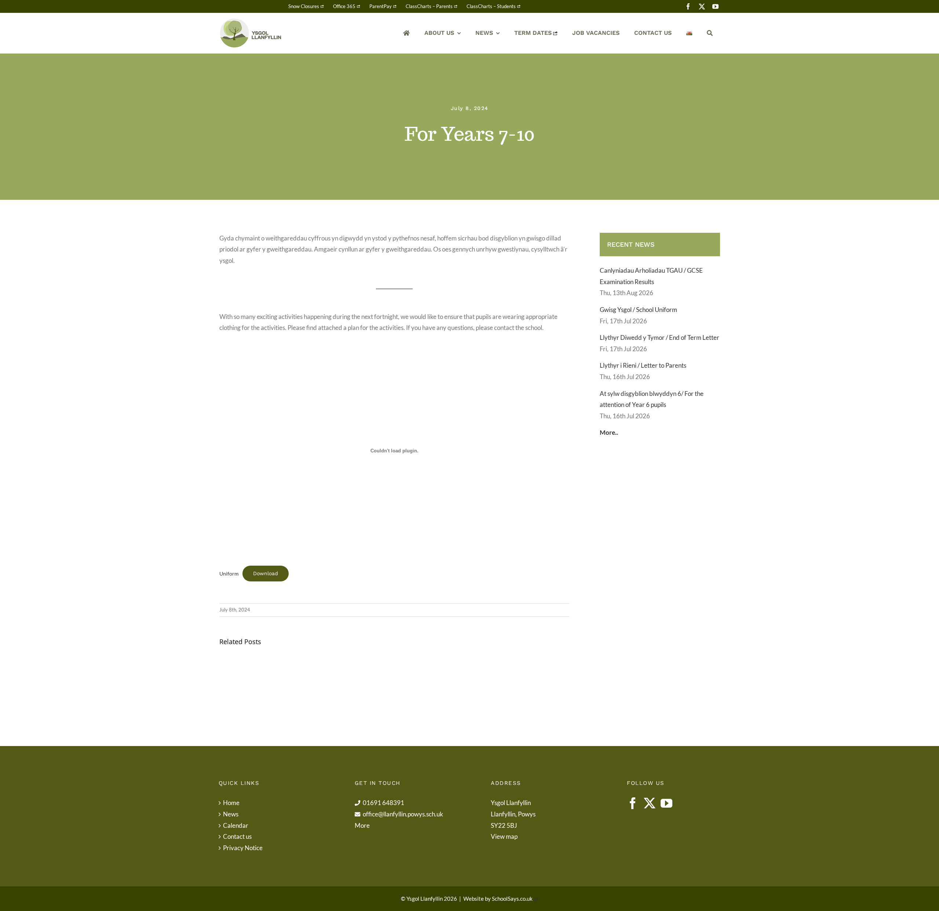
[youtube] (715, 6)
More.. (609, 432)
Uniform (229, 574)
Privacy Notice (243, 848)
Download (265, 573)
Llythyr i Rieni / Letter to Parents (643, 365)
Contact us (237, 836)
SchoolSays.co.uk (512, 898)
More (362, 825)
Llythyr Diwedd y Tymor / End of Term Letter (659, 337)
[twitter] (702, 6)
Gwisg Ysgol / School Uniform (638, 309)
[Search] (709, 33)
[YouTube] (666, 803)
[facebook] (688, 6)
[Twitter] (649, 803)
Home (231, 803)
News (230, 814)
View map (504, 836)
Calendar (235, 825)
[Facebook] (633, 803)
